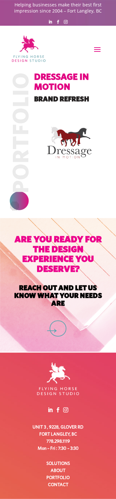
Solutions (58, 463)
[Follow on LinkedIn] (50, 22)
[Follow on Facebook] (58, 22)
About (58, 470)
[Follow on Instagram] (66, 22)
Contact (58, 485)
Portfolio (58, 478)
